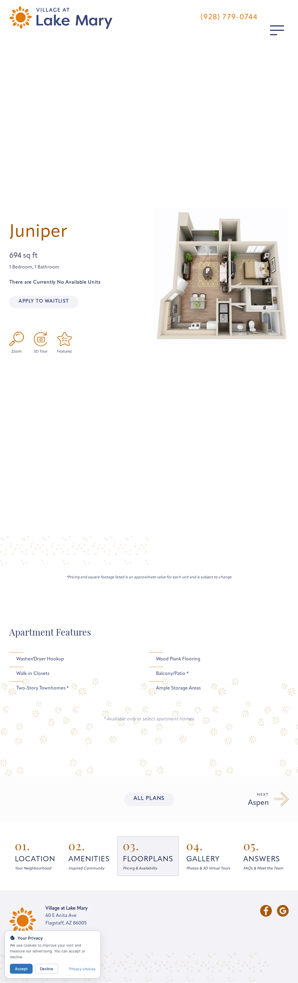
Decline (46, 968)
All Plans (149, 798)
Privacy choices (82, 969)
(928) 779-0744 (229, 17)
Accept (21, 968)
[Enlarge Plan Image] (16, 339)
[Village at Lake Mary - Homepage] (60, 17)
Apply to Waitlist (44, 301)
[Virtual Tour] (40, 339)
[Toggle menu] (277, 30)
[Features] (64, 339)
